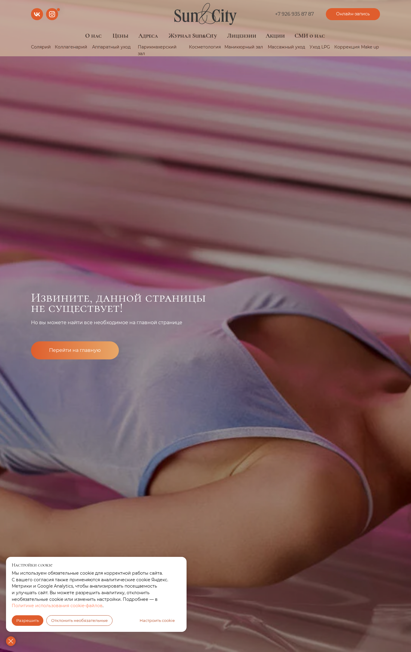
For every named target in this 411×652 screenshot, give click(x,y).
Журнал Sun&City (192, 35)
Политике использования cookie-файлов (57, 605)
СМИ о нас (310, 35)
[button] (353, 14)
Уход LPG (320, 47)
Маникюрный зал (243, 47)
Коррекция (347, 47)
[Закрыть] (11, 641)
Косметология (205, 47)
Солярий (41, 47)
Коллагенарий (71, 47)
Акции (275, 35)
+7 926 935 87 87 (294, 14)
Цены (120, 35)
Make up (370, 47)
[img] (205, 14)
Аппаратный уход (111, 47)
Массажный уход (286, 47)
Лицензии (241, 35)
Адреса (148, 35)
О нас (93, 35)
